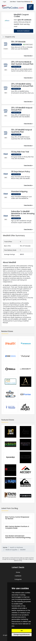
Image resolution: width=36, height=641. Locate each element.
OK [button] (22, 631)
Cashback (18, 576)
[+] (23, 51)
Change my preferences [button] (21, 634)
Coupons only (10, 37)
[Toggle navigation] (30, 7)
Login (4, 1)
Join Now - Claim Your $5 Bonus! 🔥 (21, 1)
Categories (18, 579)
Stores (18, 572)
